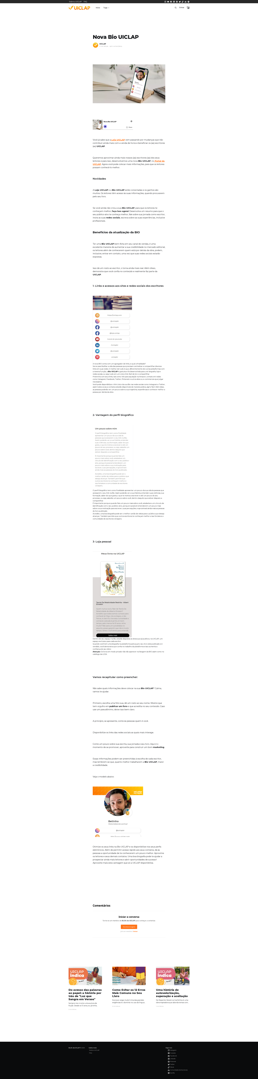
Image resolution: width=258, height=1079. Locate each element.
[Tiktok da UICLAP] (183, 2)
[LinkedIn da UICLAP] (174, 2)
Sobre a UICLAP (75, 2)
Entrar (181, 7)
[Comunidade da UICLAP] (186, 2)
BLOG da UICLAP (74, 1048)
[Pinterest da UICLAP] (177, 2)
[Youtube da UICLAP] (168, 2)
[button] (175, 7)
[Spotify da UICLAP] (188, 2)
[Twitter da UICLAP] (180, 2)
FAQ (85, 2)
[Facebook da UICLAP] (171, 2)
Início (98, 8)
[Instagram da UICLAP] (165, 2)
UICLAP (102, 44)
